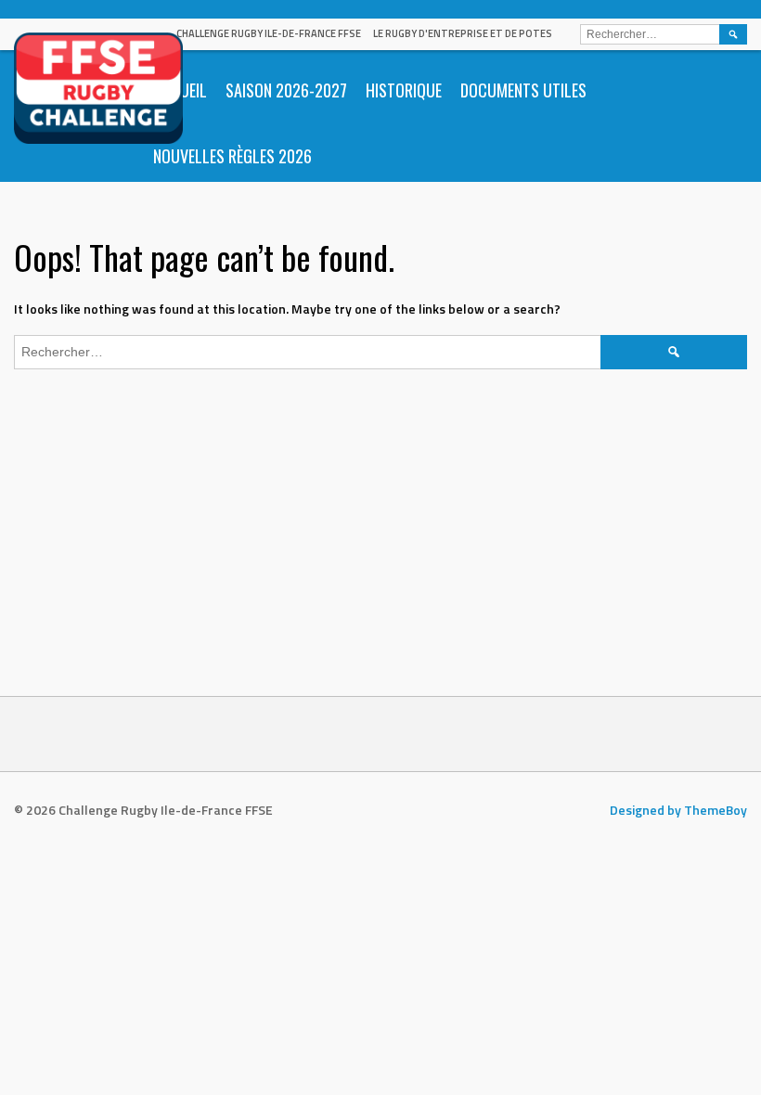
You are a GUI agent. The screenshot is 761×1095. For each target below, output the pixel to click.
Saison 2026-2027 (286, 90)
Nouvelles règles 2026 (232, 156)
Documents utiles (523, 90)
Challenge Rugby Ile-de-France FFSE (268, 33)
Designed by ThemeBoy (678, 809)
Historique (404, 90)
